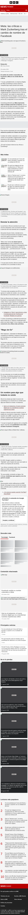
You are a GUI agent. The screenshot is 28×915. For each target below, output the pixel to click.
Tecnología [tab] (4, 537)
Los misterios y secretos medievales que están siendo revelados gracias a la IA (16, 871)
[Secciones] (26, 10)
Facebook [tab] (12, 537)
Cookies (3, 906)
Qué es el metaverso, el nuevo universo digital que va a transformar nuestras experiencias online (15, 407)
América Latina (5, 13)
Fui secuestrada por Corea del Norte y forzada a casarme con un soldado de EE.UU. (16, 160)
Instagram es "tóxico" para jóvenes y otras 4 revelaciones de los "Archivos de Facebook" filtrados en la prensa (15, 314)
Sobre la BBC (4, 899)
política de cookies (21, 511)
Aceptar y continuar (8, 520)
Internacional (13, 13)
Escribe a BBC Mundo (20, 896)
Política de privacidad (6, 902)
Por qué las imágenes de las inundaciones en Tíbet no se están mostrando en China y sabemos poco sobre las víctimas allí (15, 168)
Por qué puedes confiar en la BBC (10, 891)
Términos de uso (5, 896)
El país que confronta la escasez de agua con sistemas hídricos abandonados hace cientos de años (17, 187)
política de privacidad (9, 513)
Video (8, 10)
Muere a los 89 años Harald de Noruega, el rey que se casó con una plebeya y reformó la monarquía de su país (16, 877)
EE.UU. (21, 13)
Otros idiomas (18, 899)
